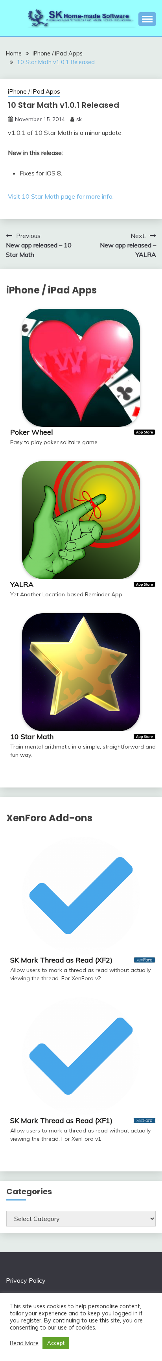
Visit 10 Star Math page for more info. (61, 196)
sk (79, 119)
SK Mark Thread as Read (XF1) (61, 1120)
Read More (24, 1343)
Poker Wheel (31, 432)
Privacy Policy (26, 1280)
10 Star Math (31, 736)
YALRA (21, 584)
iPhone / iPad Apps (34, 91)
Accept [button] (55, 1343)
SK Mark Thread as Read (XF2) (61, 960)
